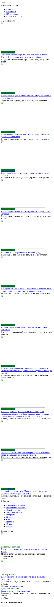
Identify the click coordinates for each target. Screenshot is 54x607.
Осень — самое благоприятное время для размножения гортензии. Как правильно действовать (25, 453)
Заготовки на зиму (14, 512)
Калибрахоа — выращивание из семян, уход (20, 252)
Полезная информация (16, 508)
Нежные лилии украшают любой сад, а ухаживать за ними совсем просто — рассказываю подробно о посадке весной (26, 370)
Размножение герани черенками (15, 591)
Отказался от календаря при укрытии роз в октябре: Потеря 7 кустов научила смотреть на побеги (24, 56)
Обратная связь (13, 14)
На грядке (10, 515)
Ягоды (9, 524)
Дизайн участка (13, 510)
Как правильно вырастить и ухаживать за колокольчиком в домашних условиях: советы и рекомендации (26, 290)
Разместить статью (14, 16)
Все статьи (11, 12)
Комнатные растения (15, 505)
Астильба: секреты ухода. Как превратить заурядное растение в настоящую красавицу (24, 492)
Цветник (10, 522)
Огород (9, 517)
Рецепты (10, 526)
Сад (8, 519)
